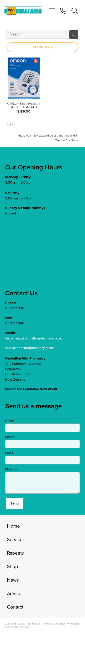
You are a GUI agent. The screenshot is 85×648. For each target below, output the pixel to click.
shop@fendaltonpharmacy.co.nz (29, 347)
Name (9, 420)
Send (14, 503)
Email (9, 453)
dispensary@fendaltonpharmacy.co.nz (34, 338)
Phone (9, 437)
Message (11, 469)
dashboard (33, 624)
